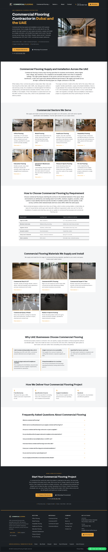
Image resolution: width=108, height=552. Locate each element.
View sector (17, 145)
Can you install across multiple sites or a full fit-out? (37, 439)
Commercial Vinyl (53, 518)
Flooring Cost (68, 526)
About (62, 4)
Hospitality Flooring (37, 523)
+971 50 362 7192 (20, 53)
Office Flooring (36, 518)
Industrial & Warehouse (38, 531)
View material (17, 289)
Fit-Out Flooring (36, 536)
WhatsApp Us (88, 534)
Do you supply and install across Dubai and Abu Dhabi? (38, 457)
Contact (69, 4)
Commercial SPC (53, 521)
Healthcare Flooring (37, 526)
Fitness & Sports (36, 534)
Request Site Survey (21, 49)
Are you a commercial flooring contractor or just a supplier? (40, 429)
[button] (97, 548)
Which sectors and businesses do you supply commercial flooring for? (43, 424)
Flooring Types (69, 523)
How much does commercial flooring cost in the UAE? (38, 443)
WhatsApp (94, 4)
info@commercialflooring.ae (89, 530)
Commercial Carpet (53, 523)
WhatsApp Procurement (40, 49)
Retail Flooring (35, 521)
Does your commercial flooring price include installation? (39, 448)
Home (66, 518)
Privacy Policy (80, 548)
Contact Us (68, 529)
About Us (67, 521)
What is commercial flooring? (31, 420)
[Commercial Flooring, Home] (21, 4)
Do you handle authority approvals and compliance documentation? (42, 434)
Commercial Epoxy (53, 526)
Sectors (55, 4)
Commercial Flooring (42, 4)
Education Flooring (37, 529)
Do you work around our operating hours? (35, 453)
